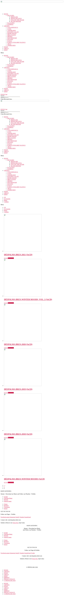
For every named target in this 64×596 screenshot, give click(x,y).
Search (2, 97)
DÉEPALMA (14, 17)
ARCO (9, 44)
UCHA (9, 29)
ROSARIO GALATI (13, 32)
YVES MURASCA (12, 27)
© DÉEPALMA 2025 (10, 580)
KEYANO (10, 39)
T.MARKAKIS (11, 30)
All (5, 197)
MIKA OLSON (11, 35)
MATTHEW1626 (12, 38)
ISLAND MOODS (16, 21)
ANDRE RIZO (11, 45)
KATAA (9, 41)
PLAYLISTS (10, 23)
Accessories (7, 198)
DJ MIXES (10, 24)
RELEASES (10, 15)
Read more (11, 392)
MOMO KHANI (11, 33)
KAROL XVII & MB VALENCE (16, 42)
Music (5, 200)
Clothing (6, 201)
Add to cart (11, 258)
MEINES (9, 36)
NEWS (6, 47)
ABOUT (6, 48)
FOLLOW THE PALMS (17, 20)
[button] (32, 53)
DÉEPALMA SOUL (16, 18)
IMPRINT (32, 561)
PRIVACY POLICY (32, 564)
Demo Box (15, 522)
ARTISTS (6, 26)
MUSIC (6, 14)
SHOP (6, 50)
